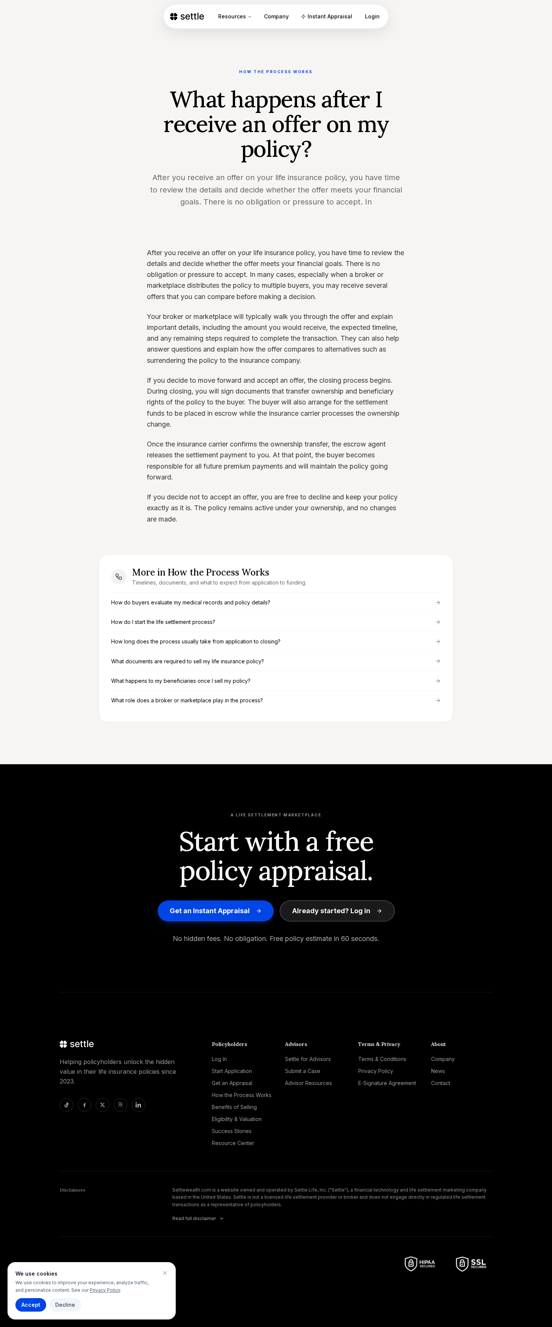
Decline (65, 1304)
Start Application (232, 1071)
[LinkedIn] (138, 1105)
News (438, 1071)
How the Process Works (241, 1095)
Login (372, 16)
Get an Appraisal (232, 1083)
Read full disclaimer (194, 1218)
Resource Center (233, 1143)
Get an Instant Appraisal (210, 911)
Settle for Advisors (308, 1059)
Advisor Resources (308, 1083)
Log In (219, 1059)
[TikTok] (66, 1105)
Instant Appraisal (330, 16)
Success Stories (232, 1131)
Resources (232, 16)
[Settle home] (191, 17)
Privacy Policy (105, 1290)
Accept (30, 1304)
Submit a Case (302, 1071)
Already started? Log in (331, 911)
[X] (102, 1105)
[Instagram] (120, 1105)
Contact (440, 1083)
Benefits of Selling (234, 1107)
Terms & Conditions (382, 1059)
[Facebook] (84, 1105)
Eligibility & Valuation (237, 1119)
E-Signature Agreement (387, 1083)
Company (276, 16)
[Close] (165, 1273)
